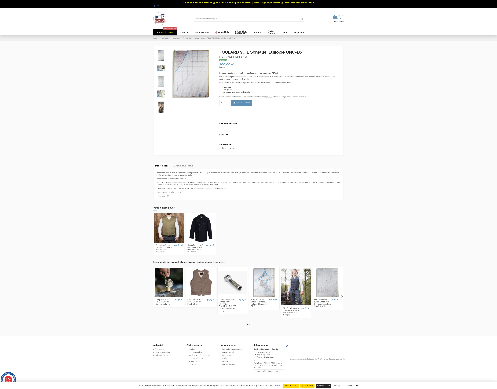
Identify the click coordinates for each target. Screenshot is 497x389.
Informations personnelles (232, 349)
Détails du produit (183, 166)
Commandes (227, 355)
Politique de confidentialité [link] (346, 385)
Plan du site (193, 364)
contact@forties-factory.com (267, 371)
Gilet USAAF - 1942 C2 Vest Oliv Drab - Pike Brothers (164, 247)
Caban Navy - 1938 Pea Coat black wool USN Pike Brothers (196, 247)
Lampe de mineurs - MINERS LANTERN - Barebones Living (164, 302)
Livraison (192, 349)
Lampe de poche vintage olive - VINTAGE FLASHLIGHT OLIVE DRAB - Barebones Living (227, 305)
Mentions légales (195, 352)
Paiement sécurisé (196, 358)
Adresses (225, 361)
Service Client (194, 361)
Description (161, 166)
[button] (222, 32)
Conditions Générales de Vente (200, 355)
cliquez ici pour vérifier (336, 359)
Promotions (159, 349)
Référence (223, 57)
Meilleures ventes (161, 355)
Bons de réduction (229, 364)
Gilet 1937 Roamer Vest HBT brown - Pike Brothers (195, 302)
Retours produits (228, 352)
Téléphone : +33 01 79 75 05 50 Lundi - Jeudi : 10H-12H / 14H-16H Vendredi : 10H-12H (268, 365)
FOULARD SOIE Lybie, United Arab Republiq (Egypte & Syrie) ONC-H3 (322, 303)
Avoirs (224, 358)
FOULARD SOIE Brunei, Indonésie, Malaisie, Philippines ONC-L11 (259, 303)
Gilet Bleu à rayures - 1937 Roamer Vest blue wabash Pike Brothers (291, 311)
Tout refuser (307, 385)
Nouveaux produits (162, 352)
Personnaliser (323, 385)
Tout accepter (291, 385)
